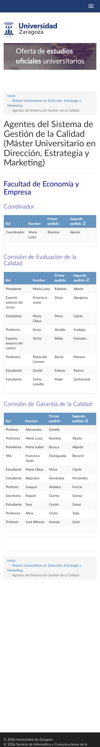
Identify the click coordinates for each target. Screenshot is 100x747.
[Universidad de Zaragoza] (30, 30)
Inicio (11, 96)
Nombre (34, 224)
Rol (8, 224)
